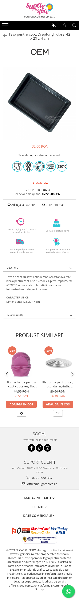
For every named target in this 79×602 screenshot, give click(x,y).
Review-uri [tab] (15, 315)
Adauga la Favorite (23, 205)
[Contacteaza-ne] (54, 25)
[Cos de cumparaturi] (64, 25)
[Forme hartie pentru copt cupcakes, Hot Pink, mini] (21, 362)
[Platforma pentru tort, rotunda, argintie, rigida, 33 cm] (58, 362)
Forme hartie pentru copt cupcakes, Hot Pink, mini (21, 384)
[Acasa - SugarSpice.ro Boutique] (40, 10)
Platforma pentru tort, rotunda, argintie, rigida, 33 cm (57, 384)
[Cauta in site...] (74, 25)
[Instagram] (47, 448)
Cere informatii (55, 205)
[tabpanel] (39, 103)
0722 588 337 (42, 478)
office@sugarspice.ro (41, 484)
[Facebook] (31, 448)
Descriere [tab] (12, 267)
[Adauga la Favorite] (21, 413)
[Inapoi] (3, 35)
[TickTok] (39, 448)
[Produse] (5, 26)
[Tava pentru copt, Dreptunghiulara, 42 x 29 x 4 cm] (39, 103)
